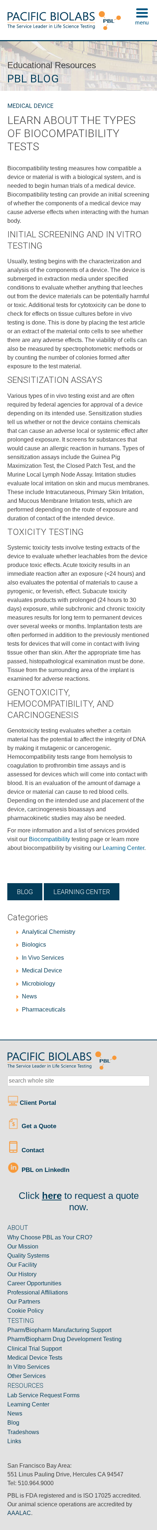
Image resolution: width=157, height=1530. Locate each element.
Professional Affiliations (37, 1292)
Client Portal (39, 1102)
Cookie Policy (25, 1311)
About (17, 1227)
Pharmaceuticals (43, 1009)
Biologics (34, 944)
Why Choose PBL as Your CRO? (49, 1237)
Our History (22, 1274)
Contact (32, 1150)
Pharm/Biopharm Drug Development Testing (64, 1339)
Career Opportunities (34, 1283)
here (52, 1195)
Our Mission (22, 1246)
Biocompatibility (49, 839)
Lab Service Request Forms (43, 1395)
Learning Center (123, 848)
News (29, 996)
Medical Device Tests (34, 1358)
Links (14, 1441)
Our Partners (23, 1301)
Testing (20, 1320)
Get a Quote (38, 1126)
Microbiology (38, 983)
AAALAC (19, 1513)
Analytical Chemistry (48, 932)
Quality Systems (28, 1256)
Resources (25, 1385)
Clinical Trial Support (34, 1348)
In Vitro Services (28, 1367)
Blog (25, 892)
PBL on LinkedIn (44, 1169)
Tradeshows (23, 1432)
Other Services (26, 1376)
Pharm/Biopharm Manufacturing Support (59, 1330)
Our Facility (22, 1265)
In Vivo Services (43, 958)
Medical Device (30, 105)
